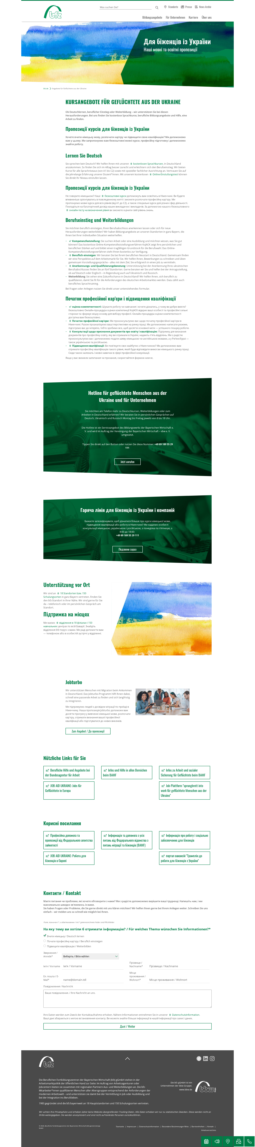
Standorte (173, 7)
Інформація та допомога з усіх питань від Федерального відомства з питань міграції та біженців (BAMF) (125, 840)
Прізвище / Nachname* (136, 964)
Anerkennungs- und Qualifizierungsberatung (98, 266)
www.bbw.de (185, 1089)
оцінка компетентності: (87, 306)
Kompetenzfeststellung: (86, 241)
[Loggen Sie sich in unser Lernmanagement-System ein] (217, 1141)
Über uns (207, 17)
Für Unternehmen (175, 17)
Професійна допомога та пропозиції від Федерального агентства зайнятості (69, 840)
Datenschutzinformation (185, 1014)
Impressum (131, 1126)
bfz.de (45, 88)
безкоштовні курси (115, 196)
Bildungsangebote (152, 17)
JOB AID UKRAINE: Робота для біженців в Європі (65, 858)
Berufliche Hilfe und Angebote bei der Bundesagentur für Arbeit (67, 772)
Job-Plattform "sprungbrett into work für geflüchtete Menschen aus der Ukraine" (184, 790)
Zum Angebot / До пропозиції (88, 731)
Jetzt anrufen (127, 461)
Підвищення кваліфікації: (88, 345)
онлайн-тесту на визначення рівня (89, 210)
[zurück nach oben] (127, 1058)
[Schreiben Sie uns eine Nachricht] (238, 1141)
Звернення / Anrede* (50, 954)
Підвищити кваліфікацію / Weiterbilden (69, 946)
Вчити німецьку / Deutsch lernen (65, 936)
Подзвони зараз (128, 549)
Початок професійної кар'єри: (90, 321)
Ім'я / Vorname (51, 966)
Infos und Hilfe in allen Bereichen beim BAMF (125, 772)
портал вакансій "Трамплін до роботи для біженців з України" (181, 858)
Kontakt (210, 1126)
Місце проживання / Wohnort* (137, 976)
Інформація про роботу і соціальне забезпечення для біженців (184, 838)
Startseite (120, 1126)
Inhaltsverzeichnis (208, 1130)
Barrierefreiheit (198, 1126)
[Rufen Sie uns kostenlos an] (249, 1141)
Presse (188, 7)
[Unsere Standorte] (228, 1141)
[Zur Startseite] (41, 11)
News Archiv (205, 7)
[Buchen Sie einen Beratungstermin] (206, 1141)
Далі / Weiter (127, 1026)
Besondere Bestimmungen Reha (175, 1126)
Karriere (193, 17)
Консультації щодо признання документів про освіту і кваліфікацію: (115, 331)
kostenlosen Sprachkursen (148, 163)
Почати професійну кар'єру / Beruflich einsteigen (75, 941)
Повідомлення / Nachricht (58, 986)
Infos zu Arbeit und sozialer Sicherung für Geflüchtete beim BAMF (183, 772)
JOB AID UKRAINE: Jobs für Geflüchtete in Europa (63, 788)
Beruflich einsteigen (84, 255)
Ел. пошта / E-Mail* (51, 978)
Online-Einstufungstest (165, 174)
